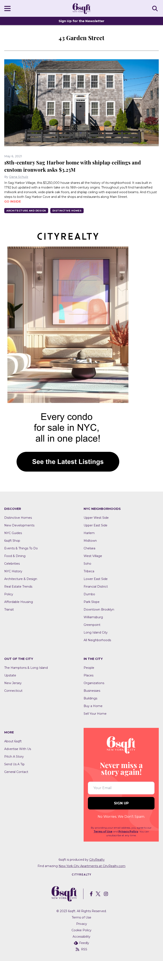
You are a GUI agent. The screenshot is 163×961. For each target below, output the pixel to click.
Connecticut (13, 691)
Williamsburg (93, 617)
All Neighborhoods (97, 640)
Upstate (10, 675)
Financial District (96, 586)
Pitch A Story (14, 756)
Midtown (90, 541)
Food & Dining (14, 556)
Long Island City (96, 632)
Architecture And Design (26, 210)
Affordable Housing (18, 602)
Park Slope (92, 602)
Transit (9, 609)
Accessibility (81, 936)
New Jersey (13, 683)
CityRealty (97, 860)
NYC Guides (13, 533)
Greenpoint (92, 625)
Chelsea (89, 548)
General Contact (16, 772)
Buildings (90, 698)
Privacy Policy (128, 831)
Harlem (89, 533)
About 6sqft (13, 741)
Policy (8, 594)
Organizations (94, 683)
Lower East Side (96, 579)
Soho (87, 564)
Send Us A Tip (14, 764)
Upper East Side (95, 525)
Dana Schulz (18, 177)
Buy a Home (93, 706)
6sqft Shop (12, 541)
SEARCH (155, 8)
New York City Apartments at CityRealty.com (92, 866)
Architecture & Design (20, 579)
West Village (93, 556)
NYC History (13, 571)
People (89, 668)
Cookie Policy (81, 930)
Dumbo (89, 594)
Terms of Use (103, 831)
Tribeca (89, 571)
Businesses (92, 691)
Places (88, 675)
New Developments (19, 525)
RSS (84, 949)
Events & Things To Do (21, 548)
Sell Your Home (95, 714)
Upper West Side (96, 518)
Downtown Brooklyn (99, 609)
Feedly (84, 943)
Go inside (12, 201)
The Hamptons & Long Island (26, 668)
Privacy (81, 924)
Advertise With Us (17, 749)
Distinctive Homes (67, 210)
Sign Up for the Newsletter (81, 21)
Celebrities (12, 564)
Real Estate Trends (18, 586)
